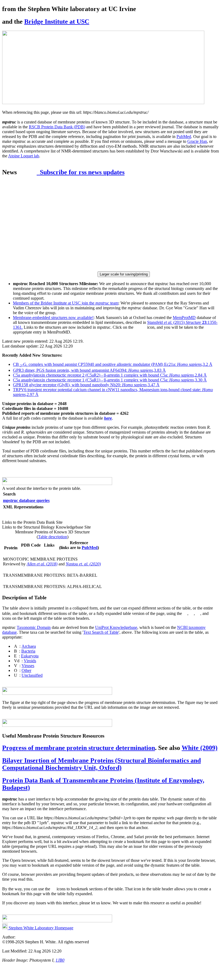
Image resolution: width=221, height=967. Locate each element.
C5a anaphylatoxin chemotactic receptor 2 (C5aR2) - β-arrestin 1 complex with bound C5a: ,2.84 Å (110, 375)
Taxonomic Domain (34, 627)
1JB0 (60, 960)
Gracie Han (197, 141)
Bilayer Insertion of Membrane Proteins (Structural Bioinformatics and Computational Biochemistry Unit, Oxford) (101, 764)
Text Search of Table (101, 632)
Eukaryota (30, 656)
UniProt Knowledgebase (116, 627)
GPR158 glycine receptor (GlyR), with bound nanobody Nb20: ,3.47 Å (86, 384)
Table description (52, 536)
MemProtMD (184, 317)
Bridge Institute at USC (56, 21)
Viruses (28, 665)
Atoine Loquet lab (23, 156)
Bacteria (28, 651)
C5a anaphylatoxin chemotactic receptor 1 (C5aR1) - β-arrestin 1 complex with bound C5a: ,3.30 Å (110, 380)
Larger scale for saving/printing (124, 274)
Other (26, 670)
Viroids (30, 660)
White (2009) (199, 747)
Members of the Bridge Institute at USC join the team (65, 303)
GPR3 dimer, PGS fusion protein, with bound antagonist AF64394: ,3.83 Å (89, 370)
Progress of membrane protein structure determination (78, 747)
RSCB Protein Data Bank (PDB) (57, 127)
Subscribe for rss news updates (81, 172)
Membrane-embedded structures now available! (53, 317)
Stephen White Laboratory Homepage (40, 928)
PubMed (184, 136)
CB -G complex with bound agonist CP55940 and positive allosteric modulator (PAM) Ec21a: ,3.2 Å (112, 364)
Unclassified (32, 675)
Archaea (29, 646)
